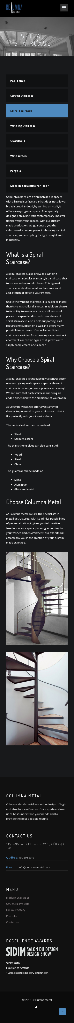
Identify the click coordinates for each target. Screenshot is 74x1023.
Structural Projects (18, 904)
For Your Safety (15, 910)
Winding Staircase (23, 126)
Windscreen (18, 156)
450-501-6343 (26, 857)
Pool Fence (17, 81)
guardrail (17, 471)
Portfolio (11, 916)
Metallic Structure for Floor (29, 186)
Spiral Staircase (21, 111)
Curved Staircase (22, 96)
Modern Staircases (18, 897)
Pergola (15, 171)
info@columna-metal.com (34, 867)
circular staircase (33, 278)
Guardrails (17, 141)
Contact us (13, 922)
